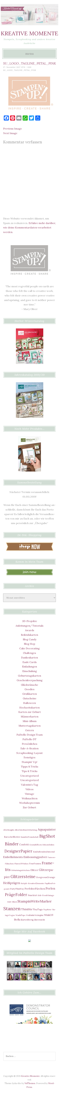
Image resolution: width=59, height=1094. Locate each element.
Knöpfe (24, 883)
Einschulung (29, 671)
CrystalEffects (35, 844)
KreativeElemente (36, 883)
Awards (29, 630)
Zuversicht (39, 919)
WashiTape (20, 915)
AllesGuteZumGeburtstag (26, 830)
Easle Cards (29, 662)
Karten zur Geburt (29, 712)
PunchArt (32, 895)
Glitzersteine (23, 876)
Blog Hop (29, 643)
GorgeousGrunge (45, 877)
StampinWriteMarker (34, 901)
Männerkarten (29, 716)
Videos (29, 789)
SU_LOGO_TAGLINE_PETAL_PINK (19, 70)
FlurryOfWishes (21, 863)
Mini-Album (30, 721)
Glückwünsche (29, 684)
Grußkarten (29, 693)
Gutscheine (29, 698)
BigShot (47, 836)
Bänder (12, 843)
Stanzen (12, 908)
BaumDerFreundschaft (30, 837)
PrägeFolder (16, 894)
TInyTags (38, 909)
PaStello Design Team (30, 734)
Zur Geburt (29, 807)
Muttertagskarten (30, 725)
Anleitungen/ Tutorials (29, 625)
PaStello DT (29, 739)
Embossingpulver (35, 857)
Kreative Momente (29, 33)
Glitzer (34, 870)
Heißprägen (11, 883)
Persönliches (29, 743)
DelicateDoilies (48, 845)
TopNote (47, 909)
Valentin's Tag (29, 784)
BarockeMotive (12, 836)
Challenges (29, 653)
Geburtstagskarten (29, 675)
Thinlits (26, 909)
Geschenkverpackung (29, 680)
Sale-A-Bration (29, 748)
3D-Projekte (29, 621)
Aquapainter (47, 829)
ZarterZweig (27, 919)
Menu (29, 54)
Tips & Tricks (29, 771)
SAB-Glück (12, 902)
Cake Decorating (29, 648)
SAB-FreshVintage (46, 895)
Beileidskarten (29, 634)
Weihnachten (29, 798)
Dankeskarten (29, 657)
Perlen (50, 888)
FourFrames (35, 863)
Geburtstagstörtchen (20, 870)
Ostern (29, 730)
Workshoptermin (29, 802)
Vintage (29, 793)
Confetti (24, 844)
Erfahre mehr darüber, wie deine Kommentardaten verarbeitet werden (29, 227)
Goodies (29, 689)
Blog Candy (29, 639)
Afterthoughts (8, 830)
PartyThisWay (17, 889)
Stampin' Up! (29, 762)
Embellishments (13, 857)
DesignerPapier (18, 851)
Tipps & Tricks (29, 766)
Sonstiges (29, 757)
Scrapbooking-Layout (29, 753)
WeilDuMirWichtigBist (34, 915)
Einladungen (29, 666)
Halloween (29, 703)
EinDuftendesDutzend (44, 851)
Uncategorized (29, 775)
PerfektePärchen (35, 888)
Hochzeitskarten (29, 707)
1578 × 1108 (26, 67)
